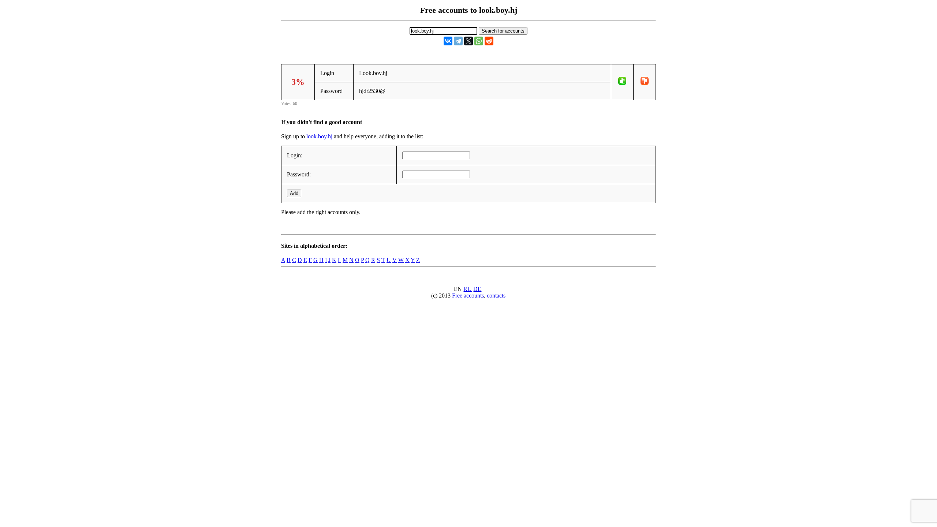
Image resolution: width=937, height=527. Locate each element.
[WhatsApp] (478, 41)
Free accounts (468, 295)
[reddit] (489, 41)
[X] (468, 41)
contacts (496, 295)
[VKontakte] (448, 41)
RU (467, 289)
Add (294, 193)
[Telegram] (458, 41)
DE (477, 289)
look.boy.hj (319, 136)
